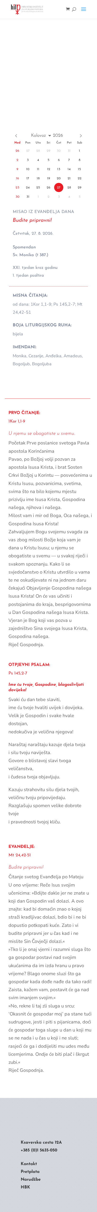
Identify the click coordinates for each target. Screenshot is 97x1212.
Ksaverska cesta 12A (41, 1143)
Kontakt (29, 1164)
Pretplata (30, 1172)
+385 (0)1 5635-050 (39, 1150)
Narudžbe (31, 1180)
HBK (25, 1187)
